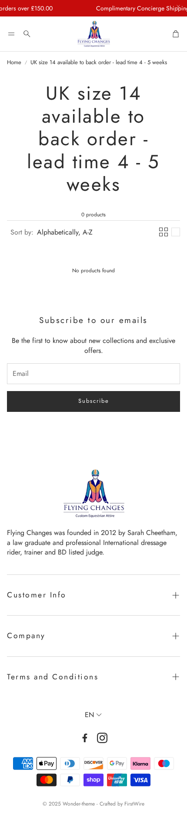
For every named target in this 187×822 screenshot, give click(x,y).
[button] (11, 34)
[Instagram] (102, 738)
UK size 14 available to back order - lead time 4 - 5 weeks (98, 62)
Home (14, 62)
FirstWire (134, 804)
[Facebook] (85, 738)
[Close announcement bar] (178, 6)
